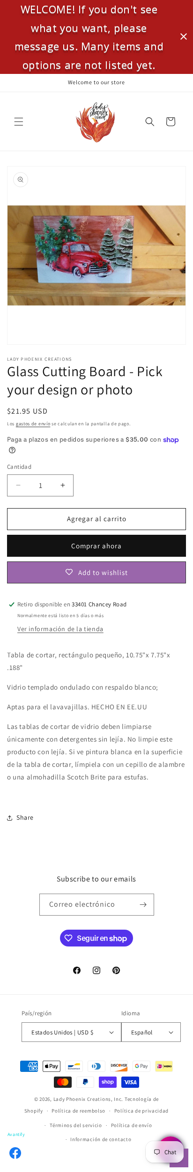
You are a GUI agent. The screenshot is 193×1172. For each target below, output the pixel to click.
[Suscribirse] (143, 905)
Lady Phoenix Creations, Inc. (88, 1099)
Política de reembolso (78, 1110)
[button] (18, 121)
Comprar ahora (96, 545)
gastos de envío (33, 424)
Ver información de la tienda (60, 629)
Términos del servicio (76, 1125)
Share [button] (25, 817)
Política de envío (131, 1125)
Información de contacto (100, 1139)
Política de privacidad (141, 1110)
